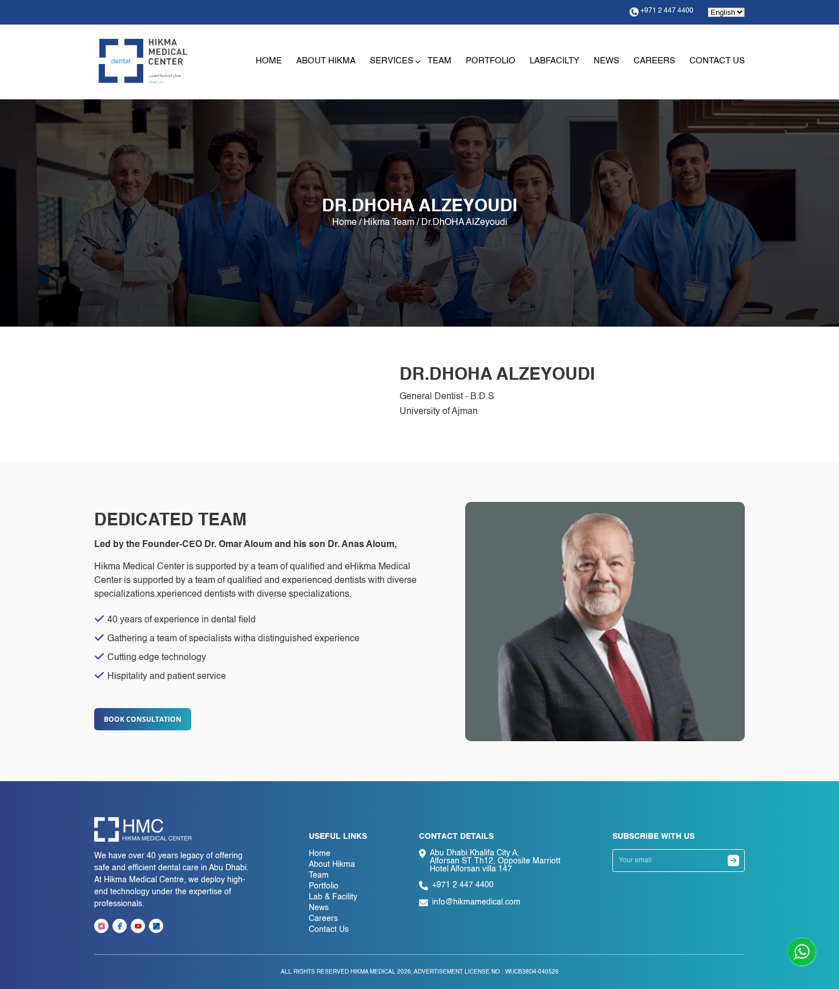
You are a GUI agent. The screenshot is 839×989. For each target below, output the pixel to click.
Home (269, 61)
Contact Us (717, 61)
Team (439, 61)
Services (391, 61)
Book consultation (142, 719)
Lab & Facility (333, 897)
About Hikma (326, 61)
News (606, 61)
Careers (654, 61)
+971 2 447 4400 (666, 10)
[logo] (143, 61)
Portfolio (490, 61)
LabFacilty (554, 61)
